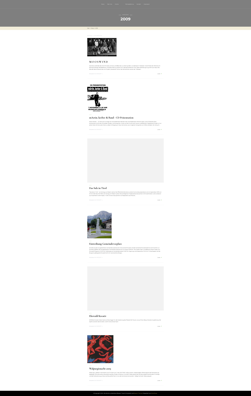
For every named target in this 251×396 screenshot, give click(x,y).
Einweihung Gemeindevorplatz (105, 243)
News (102, 4)
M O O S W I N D (98, 61)
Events (117, 4)
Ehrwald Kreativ (97, 316)
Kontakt (139, 4)
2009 (90, 58)
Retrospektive (129, 4)
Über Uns (109, 4)
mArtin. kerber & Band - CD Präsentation (111, 117)
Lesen (158, 73)
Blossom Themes (137, 393)
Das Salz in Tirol (98, 188)
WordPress (154, 393)
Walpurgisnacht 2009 (100, 368)
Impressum (147, 4)
